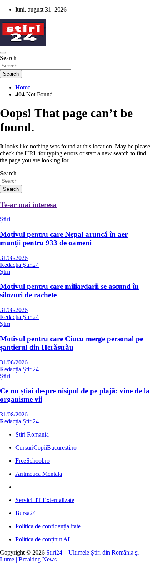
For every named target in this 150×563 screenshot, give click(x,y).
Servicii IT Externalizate (44, 500)
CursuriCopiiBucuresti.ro (46, 447)
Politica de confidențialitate (48, 526)
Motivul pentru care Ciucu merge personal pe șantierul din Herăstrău (71, 343)
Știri (5, 219)
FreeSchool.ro (32, 460)
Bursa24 (25, 513)
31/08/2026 (14, 258)
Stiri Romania (32, 434)
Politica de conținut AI (42, 539)
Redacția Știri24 (19, 264)
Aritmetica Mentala (38, 473)
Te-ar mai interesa (28, 205)
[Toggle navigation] (3, 53)
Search (8, 58)
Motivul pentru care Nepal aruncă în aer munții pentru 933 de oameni (64, 238)
